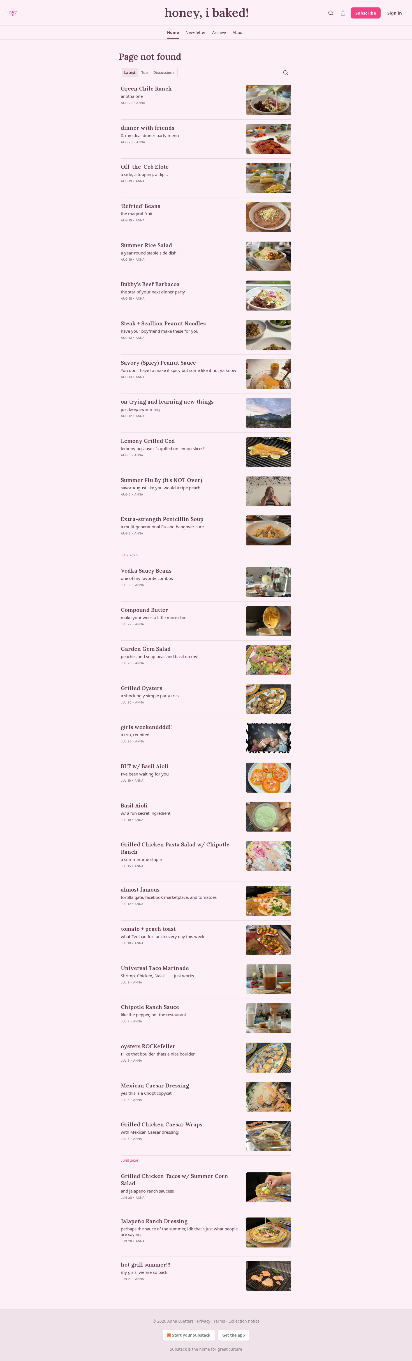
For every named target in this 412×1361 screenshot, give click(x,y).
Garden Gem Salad (146, 648)
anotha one (132, 96)
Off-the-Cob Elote (145, 166)
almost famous (140, 889)
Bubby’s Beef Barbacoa (150, 284)
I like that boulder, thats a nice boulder (158, 1054)
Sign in (394, 13)
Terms (219, 1321)
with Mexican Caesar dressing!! (150, 1132)
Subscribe (365, 13)
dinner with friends (147, 127)
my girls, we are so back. (144, 1272)
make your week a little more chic (153, 617)
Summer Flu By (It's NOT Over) (161, 480)
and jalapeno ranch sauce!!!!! (148, 1191)
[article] (206, 100)
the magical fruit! (137, 213)
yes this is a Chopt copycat (146, 1093)
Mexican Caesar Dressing (155, 1085)
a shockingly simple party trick (150, 695)
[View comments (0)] (161, 110)
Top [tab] (144, 72)
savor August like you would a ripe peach (160, 487)
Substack (178, 1349)
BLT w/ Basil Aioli (144, 766)
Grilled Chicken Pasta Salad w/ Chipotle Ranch (175, 848)
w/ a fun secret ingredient (145, 813)
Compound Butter (144, 610)
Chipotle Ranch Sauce (150, 1007)
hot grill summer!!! (145, 1264)
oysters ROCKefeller (148, 1046)
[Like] (124, 110)
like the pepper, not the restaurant (153, 1014)
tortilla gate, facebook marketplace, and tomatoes (169, 897)
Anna (140, 103)
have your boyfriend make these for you (159, 331)
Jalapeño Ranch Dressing (154, 1221)
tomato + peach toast (148, 928)
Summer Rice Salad (146, 245)
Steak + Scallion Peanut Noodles (163, 323)
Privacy (203, 1321)
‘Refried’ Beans (140, 206)
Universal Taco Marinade (155, 968)
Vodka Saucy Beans (146, 570)
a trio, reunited (135, 734)
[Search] (330, 12)
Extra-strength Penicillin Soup (162, 519)
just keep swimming (140, 409)
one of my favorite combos (147, 578)
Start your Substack (191, 1335)
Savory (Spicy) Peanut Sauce (158, 362)
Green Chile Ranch (146, 88)
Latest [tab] (130, 72)
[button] (173, 32)
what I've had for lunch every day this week (162, 936)
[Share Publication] (343, 12)
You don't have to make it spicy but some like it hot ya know (178, 370)
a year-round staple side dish (149, 253)
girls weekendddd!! (146, 727)
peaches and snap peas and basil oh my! (159, 656)
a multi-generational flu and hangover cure (162, 526)
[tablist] (149, 72)
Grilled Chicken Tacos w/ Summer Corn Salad (174, 1180)
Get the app (233, 1335)
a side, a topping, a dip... (144, 174)
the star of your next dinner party (153, 292)
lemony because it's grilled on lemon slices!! (163, 448)
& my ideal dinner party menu (150, 135)
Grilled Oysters (141, 688)
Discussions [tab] (163, 72)
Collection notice (244, 1321)
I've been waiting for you (145, 774)
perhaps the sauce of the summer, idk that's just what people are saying (179, 1231)
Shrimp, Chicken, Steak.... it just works (157, 975)
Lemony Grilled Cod (148, 441)
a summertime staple (141, 859)
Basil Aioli (134, 805)
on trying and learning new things (167, 401)
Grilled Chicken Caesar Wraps (161, 1124)
